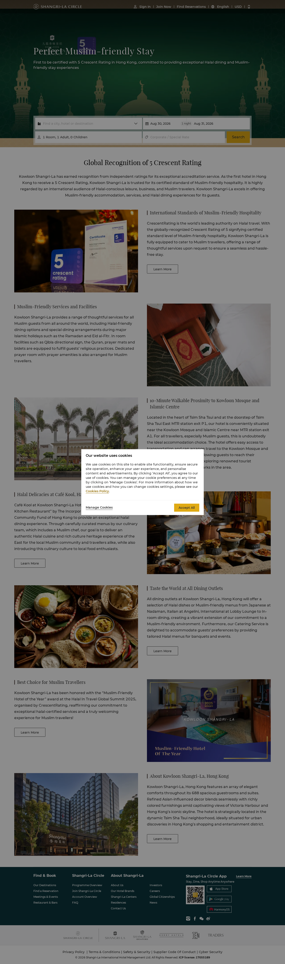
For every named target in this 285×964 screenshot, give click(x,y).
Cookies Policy (97, 491)
